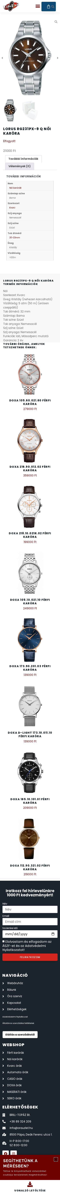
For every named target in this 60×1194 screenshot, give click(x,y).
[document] (30, 597)
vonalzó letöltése (30, 1190)
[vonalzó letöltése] (30, 1184)
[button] (55, 1159)
